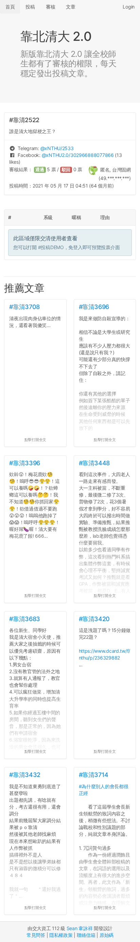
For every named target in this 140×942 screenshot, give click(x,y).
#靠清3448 (94, 463)
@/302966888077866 (78, 155)
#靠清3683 (24, 618)
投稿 (30, 7)
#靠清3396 (24, 463)
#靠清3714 (93, 774)
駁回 (66, 169)
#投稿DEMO (51, 247)
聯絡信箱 (86, 935)
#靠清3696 (94, 306)
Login (129, 7)
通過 (39, 169)
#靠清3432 (24, 774)
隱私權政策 (61, 935)
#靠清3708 (24, 306)
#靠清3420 (94, 618)
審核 (50, 7)
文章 (70, 7)
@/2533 (57, 148)
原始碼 (106, 935)
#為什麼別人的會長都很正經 (103, 789)
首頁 (10, 7)
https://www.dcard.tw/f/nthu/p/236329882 (104, 654)
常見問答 (36, 935)
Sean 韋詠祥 (80, 928)
